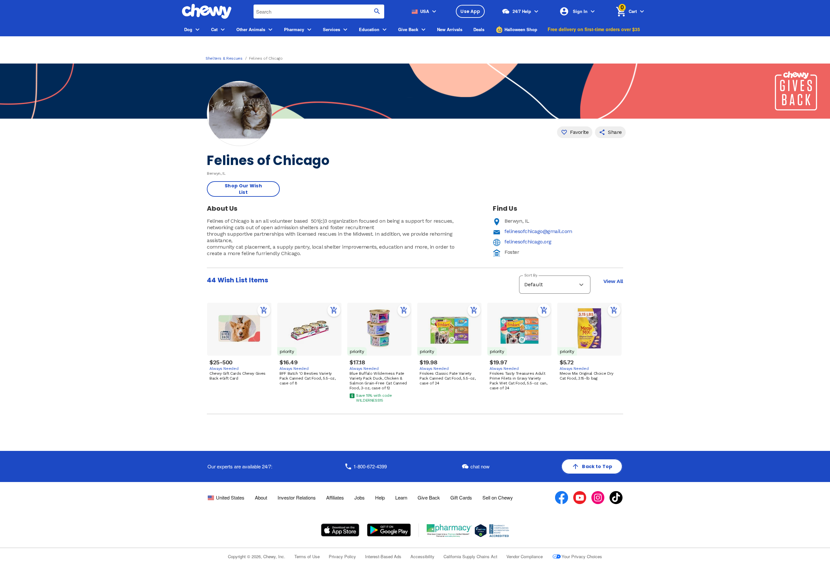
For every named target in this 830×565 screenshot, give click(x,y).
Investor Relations (297, 497)
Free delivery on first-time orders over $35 (594, 29)
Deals (478, 29)
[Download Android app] (388, 530)
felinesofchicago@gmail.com (538, 231)
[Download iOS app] (340, 530)
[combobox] (319, 11)
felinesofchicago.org (527, 242)
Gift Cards (461, 497)
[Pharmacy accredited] (499, 530)
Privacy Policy (342, 556)
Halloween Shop (520, 29)
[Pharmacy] (449, 530)
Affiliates (335, 497)
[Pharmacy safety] (481, 530)
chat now (480, 466)
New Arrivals (449, 29)
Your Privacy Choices (582, 556)
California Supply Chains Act (470, 556)
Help (380, 497)
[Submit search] (377, 11)
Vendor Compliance (524, 556)
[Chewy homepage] (207, 11)
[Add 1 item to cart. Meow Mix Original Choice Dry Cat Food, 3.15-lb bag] (614, 310)
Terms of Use (307, 556)
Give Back (429, 497)
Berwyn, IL (516, 221)
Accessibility (422, 556)
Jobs (359, 497)
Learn (401, 497)
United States (230, 497)
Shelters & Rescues (224, 58)
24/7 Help (522, 11)
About (261, 497)
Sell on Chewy (497, 497)
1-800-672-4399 (370, 466)
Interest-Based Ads (383, 556)
